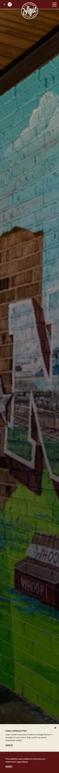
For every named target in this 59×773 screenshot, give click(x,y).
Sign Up (9, 745)
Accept (8, 766)
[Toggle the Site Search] (10, 4)
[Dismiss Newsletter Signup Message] (55, 727)
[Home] (29, 10)
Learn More (22, 761)
